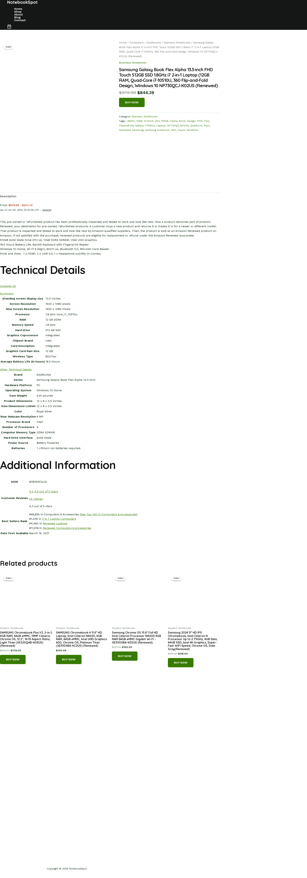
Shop (17, 11)
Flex (206, 120)
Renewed (124, 130)
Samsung (137, 130)
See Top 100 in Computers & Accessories (108, 514)
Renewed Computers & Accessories (67, 528)
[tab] (8, 196)
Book (182, 120)
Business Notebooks (177, 42)
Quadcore (196, 125)
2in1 (157, 120)
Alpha (173, 120)
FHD (200, 120)
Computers (137, 42)
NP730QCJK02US (178, 125)
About (18, 14)
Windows (192, 130)
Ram (206, 125)
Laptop (161, 125)
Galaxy (139, 125)
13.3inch (149, 120)
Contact (20, 20)
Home (18, 8)
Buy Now (132, 102)
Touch (181, 130)
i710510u (150, 125)
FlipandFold (126, 125)
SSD (173, 130)
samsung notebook (157, 130)
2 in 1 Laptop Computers (59, 518)
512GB (164, 120)
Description (8, 196)
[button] (9, 27)
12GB (139, 120)
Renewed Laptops (55, 523)
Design (191, 120)
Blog (17, 17)
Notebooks (154, 42)
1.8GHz (130, 120)
